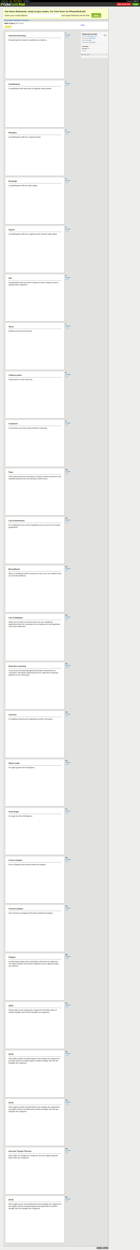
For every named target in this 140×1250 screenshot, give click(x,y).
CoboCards (4, 1)
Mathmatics (18, 20)
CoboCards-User (92, 36)
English (135, 1)
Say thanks (8, 26)
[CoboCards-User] (105, 35)
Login (135, 4)
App (10, 1)
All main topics (9, 20)
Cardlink (67, 35)
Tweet (82, 25)
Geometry (26, 20)
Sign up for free (124, 4)
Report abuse (86, 54)
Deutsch (99, 1248)
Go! (96, 15)
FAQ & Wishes (17, 1)
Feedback (26, 1)
